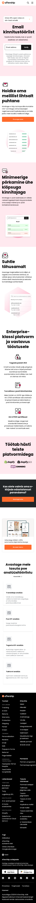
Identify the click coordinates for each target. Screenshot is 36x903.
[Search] (28, 3)
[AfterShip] (9, 2)
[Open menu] (32, 2)
